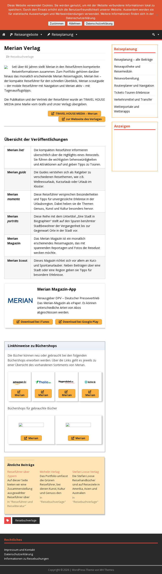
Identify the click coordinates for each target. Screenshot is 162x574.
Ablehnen (74, 23)
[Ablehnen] (157, 15)
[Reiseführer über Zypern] (23, 489)
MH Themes (107, 570)
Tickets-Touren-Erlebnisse (132, 92)
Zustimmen (56, 23)
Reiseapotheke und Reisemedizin (127, 68)
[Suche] (156, 34)
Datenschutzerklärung (18, 554)
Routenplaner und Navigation (134, 85)
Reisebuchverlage (22, 57)
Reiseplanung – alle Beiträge (133, 59)
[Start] (4, 34)
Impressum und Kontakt (19, 550)
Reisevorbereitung (126, 78)
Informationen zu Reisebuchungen (26, 558)
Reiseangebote (26, 34)
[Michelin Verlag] (56, 487)
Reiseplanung (62, 34)
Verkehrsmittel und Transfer (133, 99)
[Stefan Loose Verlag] (88, 487)
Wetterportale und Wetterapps (126, 109)
